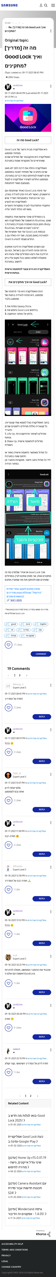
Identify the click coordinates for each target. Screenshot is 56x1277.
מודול (13, 635)
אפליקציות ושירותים (14, 100)
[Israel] (9, 5)
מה (40, 630)
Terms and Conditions (15, 1249)
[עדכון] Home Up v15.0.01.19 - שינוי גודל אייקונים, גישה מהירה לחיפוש (27, 1162)
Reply (42, 716)
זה (12, 630)
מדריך (26, 630)
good (13, 624)
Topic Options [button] (45, 31)
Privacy (6, 1255)
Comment (41, 654)
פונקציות (30, 635)
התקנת (43, 624)
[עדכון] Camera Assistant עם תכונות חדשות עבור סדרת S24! (27, 1188)
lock (28, 624)
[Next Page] (25, 675)
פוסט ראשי (16, 600)
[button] (45, 86)
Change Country (11, 1267)
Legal (5, 1261)
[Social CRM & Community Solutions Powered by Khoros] (43, 1233)
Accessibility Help (12, 1244)
